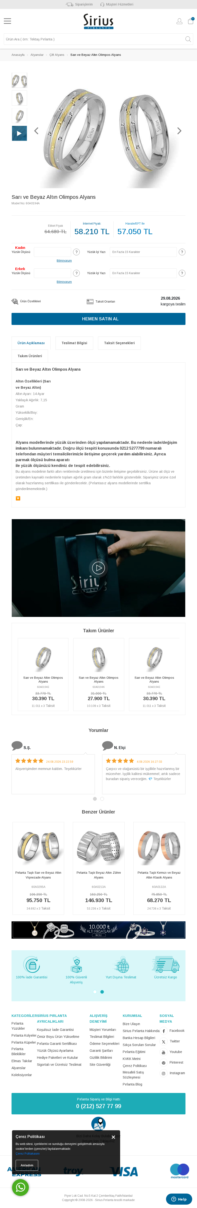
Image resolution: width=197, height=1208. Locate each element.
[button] (36, 130)
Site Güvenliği (100, 1064)
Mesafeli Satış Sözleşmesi (133, 1074)
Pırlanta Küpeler (24, 1042)
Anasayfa (18, 55)
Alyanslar (37, 55)
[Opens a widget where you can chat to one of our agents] (179, 1200)
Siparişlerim (84, 4)
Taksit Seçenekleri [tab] (119, 343)
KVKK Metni (132, 1059)
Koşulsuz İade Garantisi (55, 1030)
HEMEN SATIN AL (100, 319)
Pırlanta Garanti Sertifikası (57, 1044)
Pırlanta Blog (132, 1084)
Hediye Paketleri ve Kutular (57, 1057)
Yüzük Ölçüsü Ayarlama (55, 1051)
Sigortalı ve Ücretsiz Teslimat (59, 1064)
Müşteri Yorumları (103, 1030)
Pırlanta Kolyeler (24, 1035)
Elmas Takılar (22, 1061)
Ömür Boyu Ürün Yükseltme (58, 1037)
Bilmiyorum (64, 260)
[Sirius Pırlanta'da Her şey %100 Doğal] (98, 930)
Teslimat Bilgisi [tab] (74, 343)
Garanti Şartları (101, 1051)
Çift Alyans (56, 55)
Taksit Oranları (105, 301)
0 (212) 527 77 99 (98, 1106)
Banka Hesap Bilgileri (139, 1038)
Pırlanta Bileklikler (19, 1051)
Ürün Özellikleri (30, 301)
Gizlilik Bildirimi (101, 1057)
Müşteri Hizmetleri (119, 4)
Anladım (27, 1165)
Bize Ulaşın (131, 1024)
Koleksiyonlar (22, 1075)
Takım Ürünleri (30, 356)
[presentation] (14, 870)
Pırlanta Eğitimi (134, 1052)
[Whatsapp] (20, 1187)
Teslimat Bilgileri (102, 1037)
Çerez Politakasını (28, 1153)
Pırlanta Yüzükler (18, 1025)
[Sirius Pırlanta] (98, 21)
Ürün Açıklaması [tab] (31, 343)
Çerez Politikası (135, 1066)
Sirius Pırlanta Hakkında (141, 1031)
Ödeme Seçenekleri (104, 1044)
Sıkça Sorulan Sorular (139, 1045)
